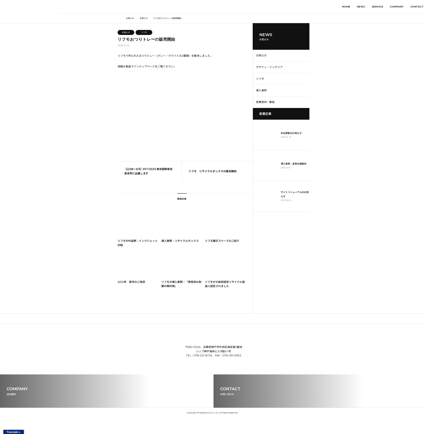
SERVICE (377, 6)
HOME (346, 6)
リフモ (144, 32)
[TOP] (213, 318)
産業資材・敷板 (265, 102)
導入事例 (261, 90)
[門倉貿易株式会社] (29, 6)
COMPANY (397, 6)
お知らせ (126, 32)
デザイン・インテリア (269, 67)
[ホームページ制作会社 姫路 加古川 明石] (239, 412)
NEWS (361, 6)
